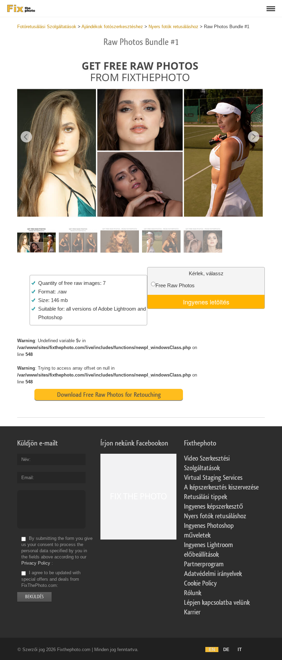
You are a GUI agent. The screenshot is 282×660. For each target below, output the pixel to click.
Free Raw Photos (175, 285)
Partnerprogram (204, 564)
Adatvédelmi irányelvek (213, 573)
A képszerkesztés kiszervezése (221, 487)
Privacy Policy (35, 563)
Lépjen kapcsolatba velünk (217, 602)
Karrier (192, 612)
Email (27, 477)
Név (25, 459)
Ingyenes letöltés (206, 301)
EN (212, 649)
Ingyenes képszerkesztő (213, 506)
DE (226, 649)
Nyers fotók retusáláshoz (215, 516)
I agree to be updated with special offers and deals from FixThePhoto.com (50, 579)
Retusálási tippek (205, 497)
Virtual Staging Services (213, 477)
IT (240, 649)
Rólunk (192, 593)
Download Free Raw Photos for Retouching (109, 395)
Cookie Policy (200, 583)
